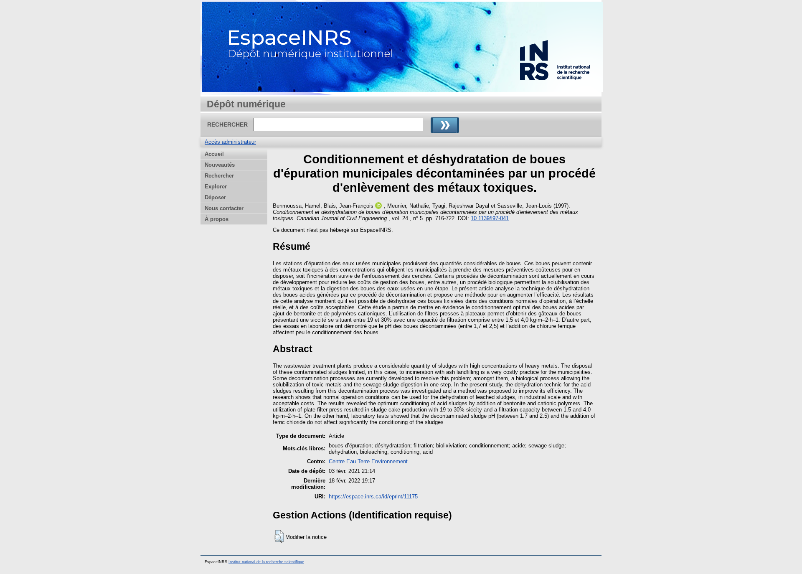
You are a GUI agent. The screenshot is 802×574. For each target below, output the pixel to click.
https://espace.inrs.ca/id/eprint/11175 (373, 496)
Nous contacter (224, 208)
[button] (279, 536)
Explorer (216, 186)
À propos (216, 219)
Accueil (214, 154)
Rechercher (219, 176)
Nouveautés (220, 165)
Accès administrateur (230, 142)
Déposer (215, 197)
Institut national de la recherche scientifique (266, 562)
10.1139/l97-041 (490, 218)
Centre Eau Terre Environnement (368, 461)
